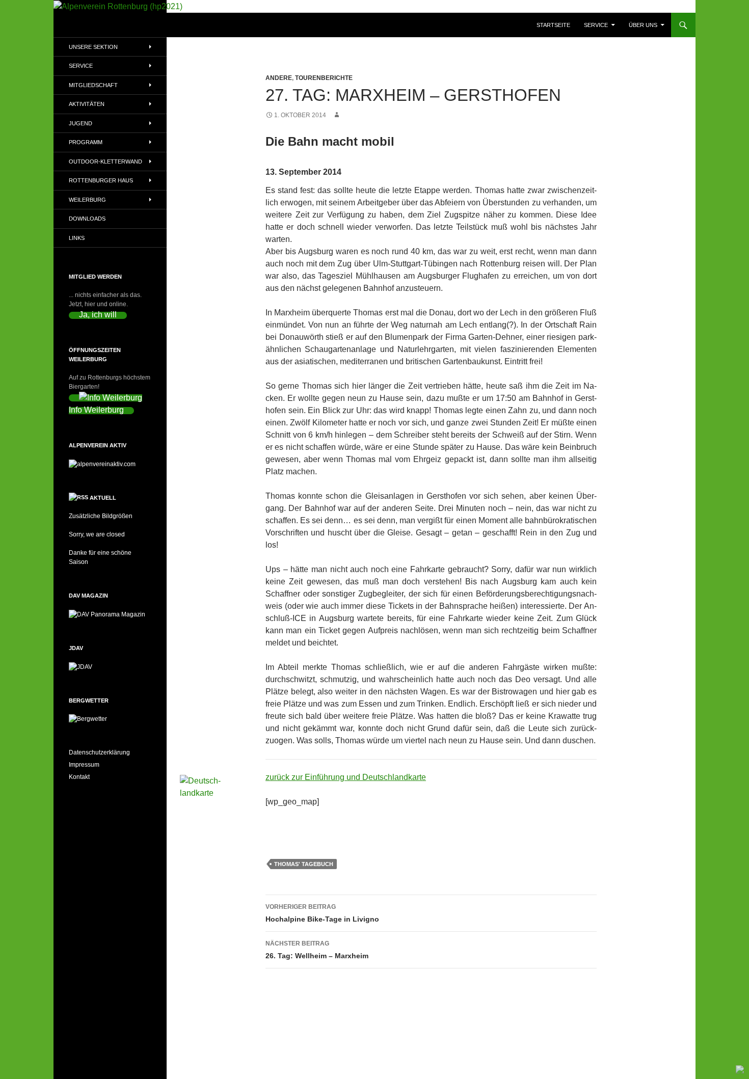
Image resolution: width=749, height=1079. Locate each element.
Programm (85, 142)
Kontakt (79, 776)
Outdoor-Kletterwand (105, 161)
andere (278, 78)
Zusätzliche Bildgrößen (100, 516)
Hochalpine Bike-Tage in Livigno (322, 913)
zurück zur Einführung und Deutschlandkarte (345, 777)
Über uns (643, 25)
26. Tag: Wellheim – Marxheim (316, 950)
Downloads (87, 218)
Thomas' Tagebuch (303, 864)
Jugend (80, 123)
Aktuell (103, 498)
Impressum (84, 764)
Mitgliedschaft (93, 85)
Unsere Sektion (93, 47)
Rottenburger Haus (101, 180)
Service (596, 25)
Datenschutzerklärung (99, 752)
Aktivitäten (86, 104)
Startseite (553, 25)
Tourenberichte (324, 78)
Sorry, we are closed (97, 534)
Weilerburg (87, 200)
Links (77, 238)
